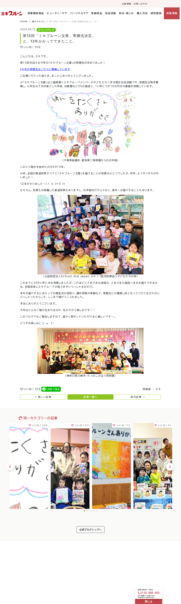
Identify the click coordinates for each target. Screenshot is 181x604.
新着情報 (172, 13)
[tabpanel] (28, 465)
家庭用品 (96, 13)
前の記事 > (138, 397)
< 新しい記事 (43, 397)
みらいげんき (46, 29)
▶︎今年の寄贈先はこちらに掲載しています (45, 69)
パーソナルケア (79, 13)
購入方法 (142, 13)
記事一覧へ (90, 397)
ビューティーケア (57, 13)
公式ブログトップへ (90, 529)
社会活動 (110, 13)
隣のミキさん (38, 21)
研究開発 (156, 13)
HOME (24, 21)
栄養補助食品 (36, 13)
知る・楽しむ (126, 13)
